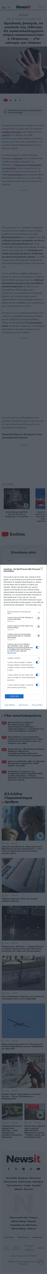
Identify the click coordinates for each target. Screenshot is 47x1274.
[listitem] (23, 612)
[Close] (42, 569)
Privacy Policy (37, 705)
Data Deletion (10, 705)
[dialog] (23, 637)
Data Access (23, 705)
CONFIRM (14, 696)
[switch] (38, 618)
